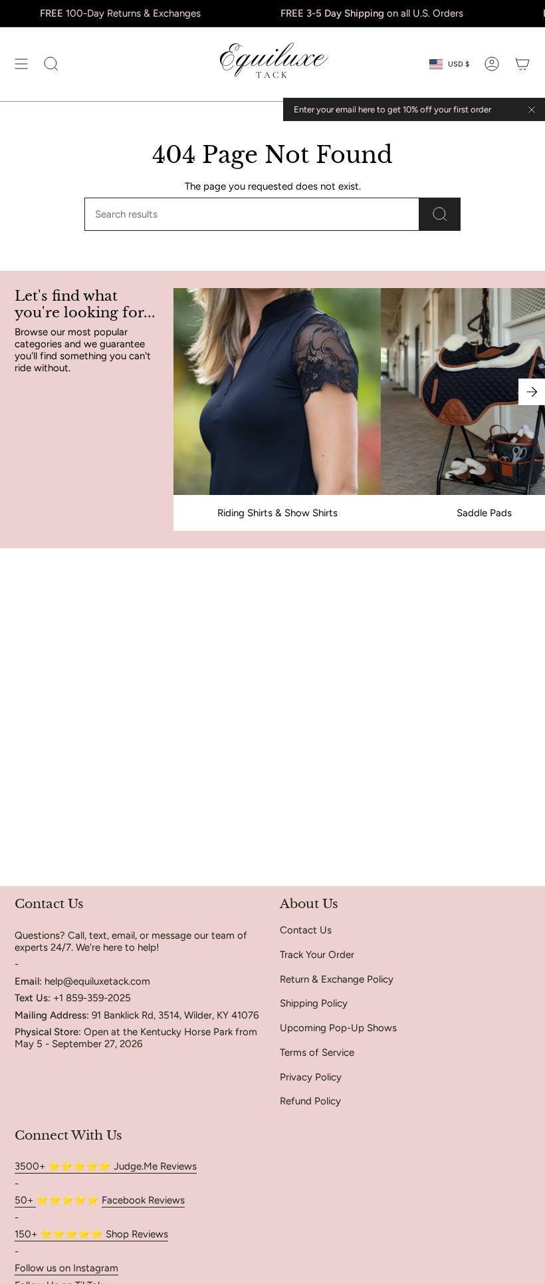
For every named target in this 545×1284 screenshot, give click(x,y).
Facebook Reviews (143, 1200)
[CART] (522, 64)
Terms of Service (317, 1052)
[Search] (440, 214)
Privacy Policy (311, 1077)
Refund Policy (310, 1101)
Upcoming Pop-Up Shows (338, 1028)
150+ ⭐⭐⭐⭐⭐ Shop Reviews (91, 1234)
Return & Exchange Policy (336, 979)
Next (531, 392)
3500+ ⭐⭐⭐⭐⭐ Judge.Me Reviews (106, 1166)
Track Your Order (317, 955)
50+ (25, 1200)
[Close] (531, 109)
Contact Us (306, 930)
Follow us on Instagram (66, 1268)
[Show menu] (21, 64)
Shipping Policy (314, 1003)
